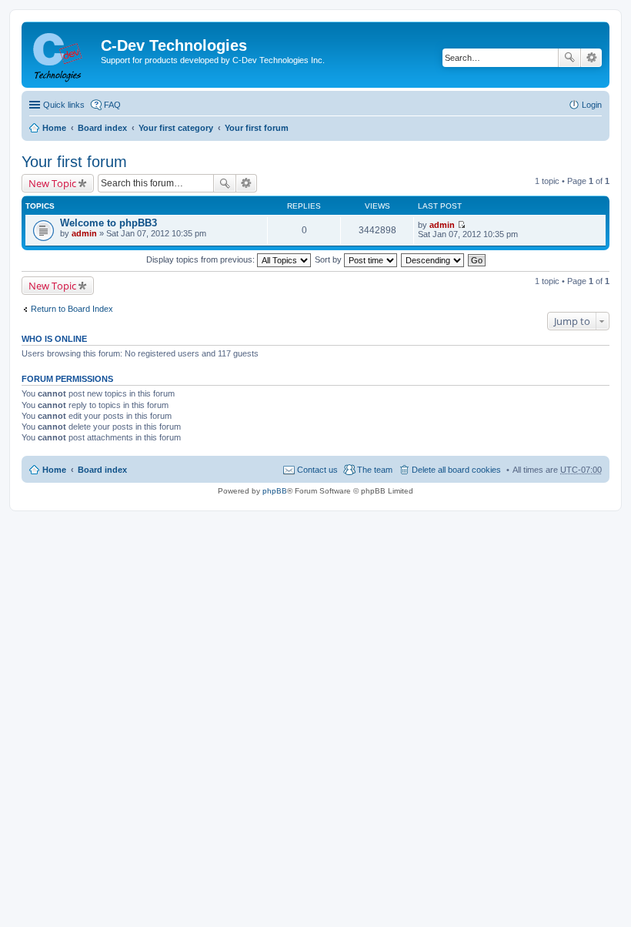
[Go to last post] (461, 224)
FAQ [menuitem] (112, 104)
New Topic (52, 183)
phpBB (274, 491)
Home (54, 127)
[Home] (63, 54)
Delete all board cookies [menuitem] (456, 469)
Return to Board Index (72, 308)
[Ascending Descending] (433, 259)
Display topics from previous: (201, 259)
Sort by (329, 259)
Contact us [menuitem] (317, 469)
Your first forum (257, 127)
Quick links (64, 104)
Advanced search (591, 58)
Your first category (176, 127)
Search (569, 58)
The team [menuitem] (374, 469)
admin (84, 233)
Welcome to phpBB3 (108, 223)
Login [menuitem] (592, 104)
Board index (102, 127)
